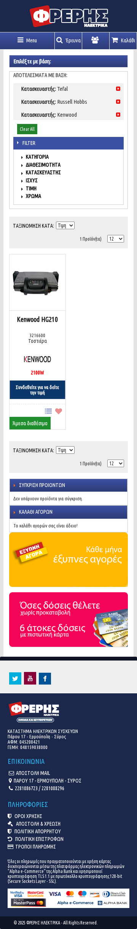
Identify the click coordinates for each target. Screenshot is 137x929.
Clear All (27, 129)
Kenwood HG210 (37, 319)
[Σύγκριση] (50, 410)
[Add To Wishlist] (60, 410)
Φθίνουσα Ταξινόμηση (81, 224)
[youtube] (30, 682)
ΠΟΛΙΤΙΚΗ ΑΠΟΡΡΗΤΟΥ (37, 831)
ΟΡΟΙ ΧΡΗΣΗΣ (27, 816)
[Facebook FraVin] (45, 682)
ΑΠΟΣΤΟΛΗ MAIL (33, 773)
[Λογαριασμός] (96, 40)
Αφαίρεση (118, 89)
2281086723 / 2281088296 (39, 788)
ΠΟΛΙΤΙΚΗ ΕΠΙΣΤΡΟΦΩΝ (39, 839)
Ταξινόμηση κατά (33, 226)
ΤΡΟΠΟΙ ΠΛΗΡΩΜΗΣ (35, 847)
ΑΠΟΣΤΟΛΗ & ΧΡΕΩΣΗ (38, 824)
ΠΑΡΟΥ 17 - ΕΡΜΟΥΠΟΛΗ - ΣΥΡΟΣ (47, 781)
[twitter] (15, 682)
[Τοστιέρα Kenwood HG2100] (37, 283)
